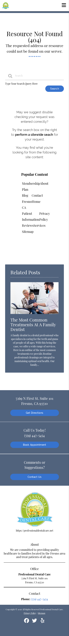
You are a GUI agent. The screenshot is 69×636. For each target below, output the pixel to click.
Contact (37, 195)
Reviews (28, 225)
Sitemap (27, 232)
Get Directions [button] (34, 412)
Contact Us (35, 477)
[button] (64, 5)
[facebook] (27, 622)
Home (36, 201)
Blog (25, 195)
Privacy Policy (30, 613)
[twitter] (35, 622)
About (44, 183)
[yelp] (42, 622)
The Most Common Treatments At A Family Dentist (33, 324)
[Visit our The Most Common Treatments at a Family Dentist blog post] (34, 314)
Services (39, 225)
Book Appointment (34, 444)
